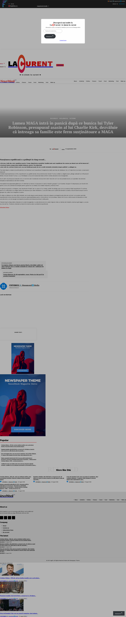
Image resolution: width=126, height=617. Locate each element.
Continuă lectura (63, 40)
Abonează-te (49, 36)
